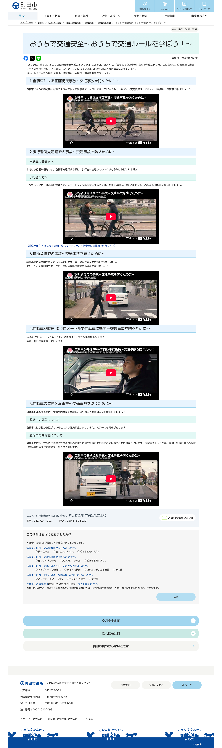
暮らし (23, 15)
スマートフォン (46, 579)
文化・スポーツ (111, 15)
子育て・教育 (52, 15)
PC (61, 579)
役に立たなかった (65, 551)
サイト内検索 (73, 570)
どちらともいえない (90, 551)
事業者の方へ (199, 15)
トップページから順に (49, 570)
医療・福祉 (81, 15)
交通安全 (89, 23)
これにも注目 (111, 633)
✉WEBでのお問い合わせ (62, 584)
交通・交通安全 (73, 23)
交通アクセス (156, 685)
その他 (119, 570)
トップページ (26, 23)
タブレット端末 (77, 579)
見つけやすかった (47, 560)
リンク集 (88, 719)
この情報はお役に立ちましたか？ (49, 534)
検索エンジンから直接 (98, 570)
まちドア (187, 685)
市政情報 (170, 15)
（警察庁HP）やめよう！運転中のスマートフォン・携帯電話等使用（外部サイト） (71, 246)
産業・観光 (140, 15)
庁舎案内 (125, 685)
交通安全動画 (104, 23)
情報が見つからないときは (111, 646)
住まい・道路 (54, 23)
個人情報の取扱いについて (62, 719)
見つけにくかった (71, 560)
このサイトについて (31, 719)
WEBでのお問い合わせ (180, 517)
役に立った (43, 551)
